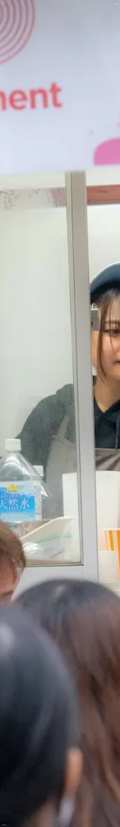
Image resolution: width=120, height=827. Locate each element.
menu (117, 4)
